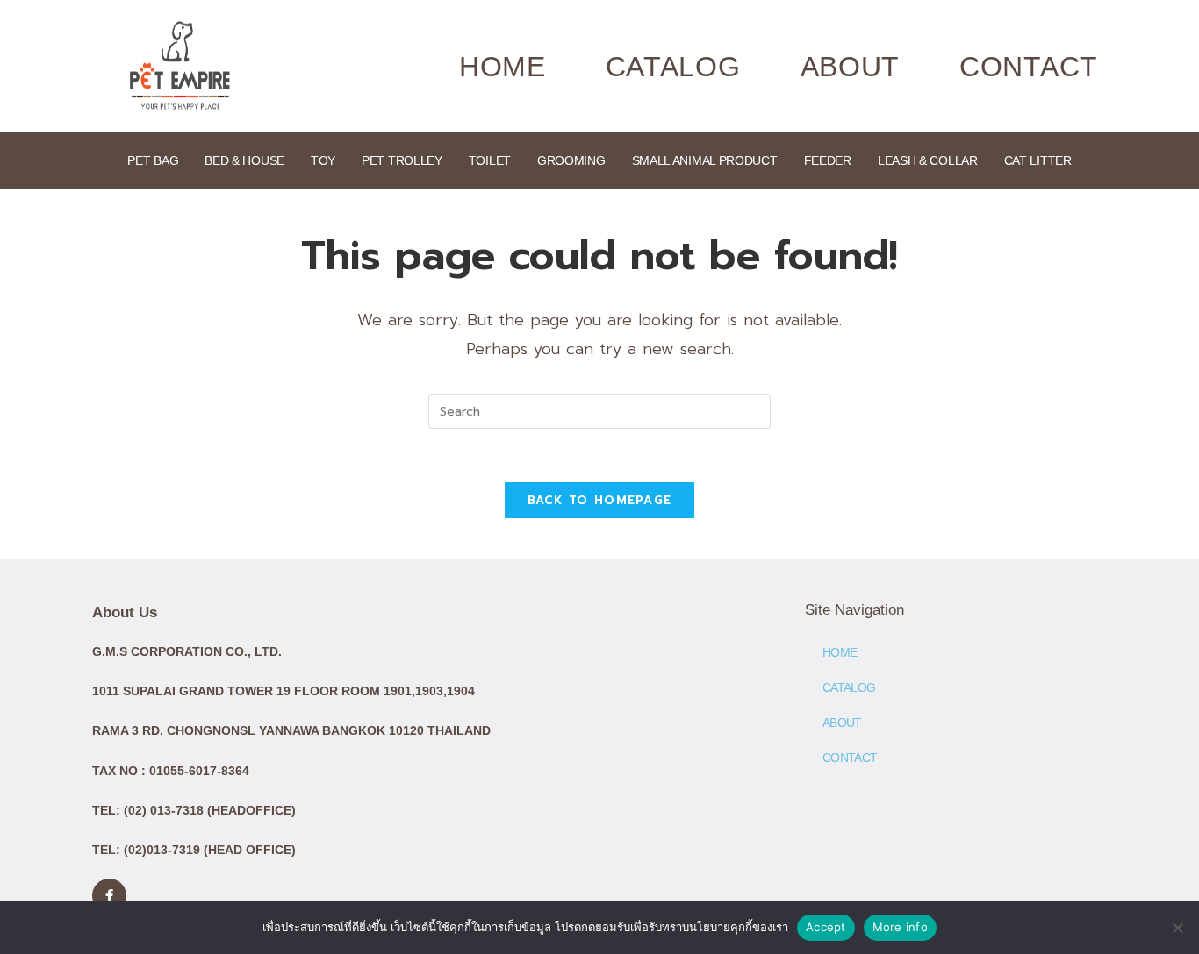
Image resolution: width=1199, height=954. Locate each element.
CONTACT (1028, 66)
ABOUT (851, 66)
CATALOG (673, 66)
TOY (323, 160)
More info (900, 927)
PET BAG (152, 160)
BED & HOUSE (244, 160)
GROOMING (571, 160)
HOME (502, 66)
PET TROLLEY (402, 160)
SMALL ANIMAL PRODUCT (705, 160)
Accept (826, 927)
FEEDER (827, 160)
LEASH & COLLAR (928, 160)
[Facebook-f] (109, 896)
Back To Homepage (600, 500)
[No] (1177, 927)
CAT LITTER (1038, 160)
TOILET (490, 160)
